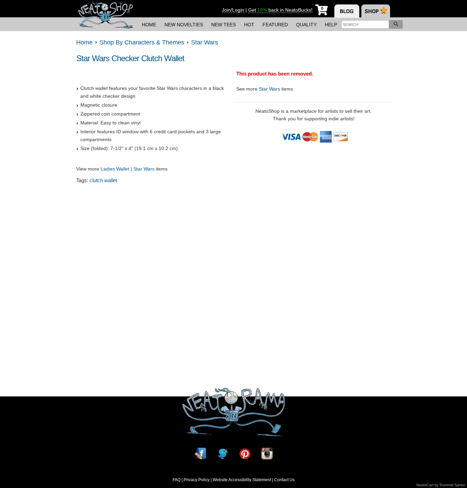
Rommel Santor (452, 485)
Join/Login (233, 10)
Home (149, 24)
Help (331, 24)
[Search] (396, 24)
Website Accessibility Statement (242, 479)
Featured (275, 24)
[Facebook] (200, 453)
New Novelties (183, 24)
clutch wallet (103, 180)
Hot (249, 24)
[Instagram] (267, 453)
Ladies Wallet (115, 169)
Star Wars (144, 169)
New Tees (223, 24)
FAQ (177, 479)
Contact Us (284, 479)
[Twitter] (222, 453)
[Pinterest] (245, 453)
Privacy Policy (197, 479)
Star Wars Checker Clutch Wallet (130, 58)
